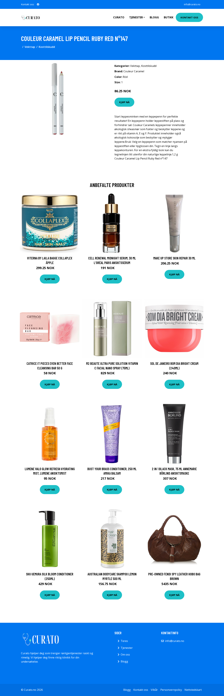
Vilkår (154, 690)
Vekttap (30, 47)
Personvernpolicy (171, 690)
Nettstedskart (193, 690)
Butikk (168, 17)
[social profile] (38, 4)
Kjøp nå (124, 102)
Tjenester (127, 648)
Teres (124, 641)
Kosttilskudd (47, 47)
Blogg (154, 17)
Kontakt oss (189, 17)
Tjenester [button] (136, 17)
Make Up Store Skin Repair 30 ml (174, 258)
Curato (118, 17)
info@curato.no (192, 4)
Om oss (125, 654)
